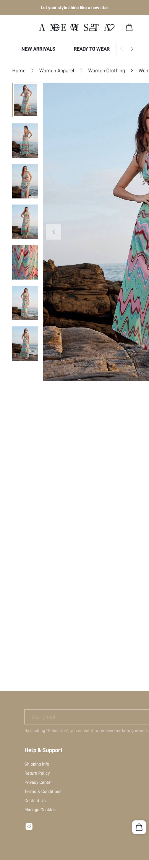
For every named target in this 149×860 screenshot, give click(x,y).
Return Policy (37, 773)
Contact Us (35, 800)
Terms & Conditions (43, 791)
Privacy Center (38, 782)
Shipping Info (36, 764)
